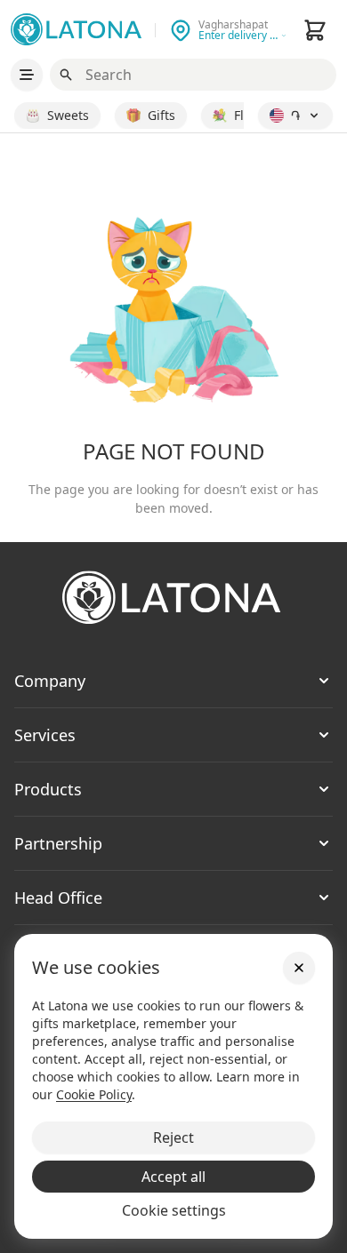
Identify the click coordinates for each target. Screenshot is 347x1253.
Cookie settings (174, 1210)
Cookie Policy (94, 1094)
